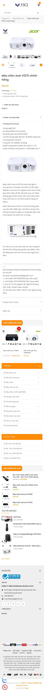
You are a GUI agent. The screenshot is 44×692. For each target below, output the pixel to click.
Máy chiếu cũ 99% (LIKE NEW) (16, 392)
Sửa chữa (37, 651)
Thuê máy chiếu (27, 651)
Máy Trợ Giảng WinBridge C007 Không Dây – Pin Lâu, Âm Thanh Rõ (27, 534)
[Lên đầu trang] (38, 681)
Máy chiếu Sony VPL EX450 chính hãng (25, 486)
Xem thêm (6, 559)
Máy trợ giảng (10, 406)
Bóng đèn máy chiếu (13, 411)
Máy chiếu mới (11, 373)
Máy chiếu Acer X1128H (10, 351)
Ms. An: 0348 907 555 (13, 458)
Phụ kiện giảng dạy (12, 401)
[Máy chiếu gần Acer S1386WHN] (32, 337)
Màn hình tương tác (12, 377)
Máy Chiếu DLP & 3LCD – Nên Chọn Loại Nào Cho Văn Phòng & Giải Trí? (27, 546)
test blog (17, 517)
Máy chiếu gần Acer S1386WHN (30, 352)
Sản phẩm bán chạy (12, 468)
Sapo (27, 688)
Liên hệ (29, 653)
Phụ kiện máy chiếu (12, 397)
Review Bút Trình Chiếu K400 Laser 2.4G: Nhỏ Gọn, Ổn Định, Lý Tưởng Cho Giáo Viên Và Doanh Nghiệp (27, 524)
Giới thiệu (16, 651)
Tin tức (22, 653)
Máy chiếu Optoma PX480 (22, 494)
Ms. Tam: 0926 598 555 (14, 453)
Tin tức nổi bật (9, 511)
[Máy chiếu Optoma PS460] (6, 504)
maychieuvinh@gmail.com (13, 599)
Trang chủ (7, 651)
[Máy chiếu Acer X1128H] (12, 337)
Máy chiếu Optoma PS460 (22, 502)
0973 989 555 (8, 596)
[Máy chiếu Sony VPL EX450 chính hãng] (6, 487)
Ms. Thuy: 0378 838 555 (14, 448)
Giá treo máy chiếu (12, 421)
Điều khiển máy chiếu (13, 416)
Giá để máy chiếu (12, 425)
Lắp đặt (15, 653)
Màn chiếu (9, 382)
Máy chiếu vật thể (12, 387)
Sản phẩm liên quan (12, 323)
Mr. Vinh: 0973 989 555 (13, 444)
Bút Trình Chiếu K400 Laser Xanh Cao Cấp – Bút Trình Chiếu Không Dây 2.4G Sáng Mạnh (25, 476)
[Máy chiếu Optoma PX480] (6, 496)
